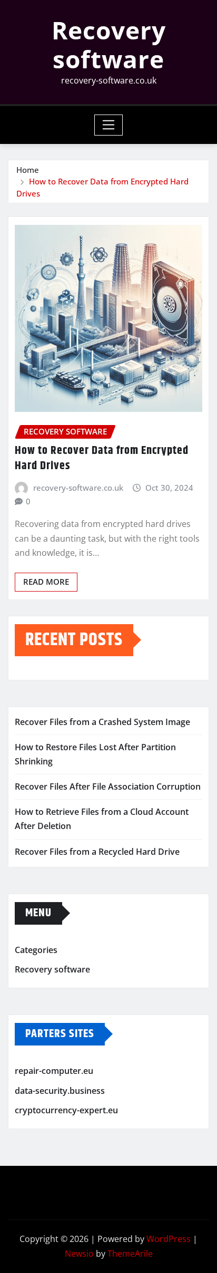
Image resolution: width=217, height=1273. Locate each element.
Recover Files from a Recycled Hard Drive (97, 851)
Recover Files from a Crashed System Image (102, 722)
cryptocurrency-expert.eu (66, 1110)
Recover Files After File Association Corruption (108, 786)
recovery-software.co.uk (78, 487)
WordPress (168, 1239)
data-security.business (60, 1090)
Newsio (79, 1253)
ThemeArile (130, 1253)
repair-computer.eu (54, 1071)
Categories (36, 950)
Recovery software (109, 44)
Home (27, 169)
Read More (46, 581)
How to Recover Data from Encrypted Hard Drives (102, 458)
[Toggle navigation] (108, 125)
